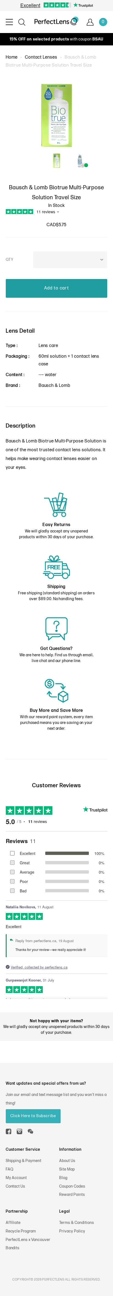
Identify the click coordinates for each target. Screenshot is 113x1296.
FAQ (9, 1169)
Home (12, 57)
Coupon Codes (72, 1186)
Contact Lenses (41, 57)
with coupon (56, 39)
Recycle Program (21, 1231)
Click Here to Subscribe (33, 1116)
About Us (67, 1160)
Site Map (67, 1169)
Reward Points (72, 1194)
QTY (9, 259)
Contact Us (16, 1186)
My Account (16, 1177)
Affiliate (13, 1222)
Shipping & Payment (23, 1160)
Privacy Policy (72, 1231)
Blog (63, 1177)
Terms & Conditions (76, 1222)
